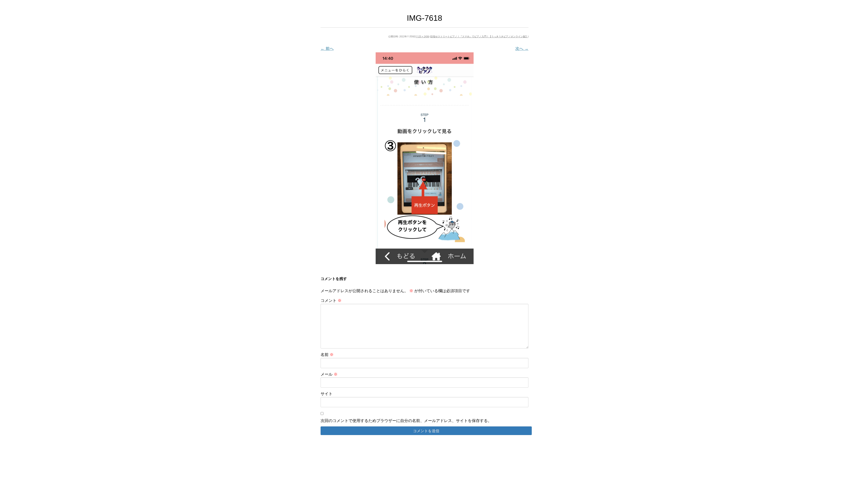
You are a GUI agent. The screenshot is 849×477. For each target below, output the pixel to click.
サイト (327, 393)
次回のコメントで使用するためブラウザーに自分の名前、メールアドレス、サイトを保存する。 (406, 420)
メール (329, 374)
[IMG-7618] (424, 158)
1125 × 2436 (422, 36)
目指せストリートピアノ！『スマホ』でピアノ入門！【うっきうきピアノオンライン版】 (479, 36)
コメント (331, 300)
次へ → (521, 48)
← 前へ (327, 48)
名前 (327, 354)
